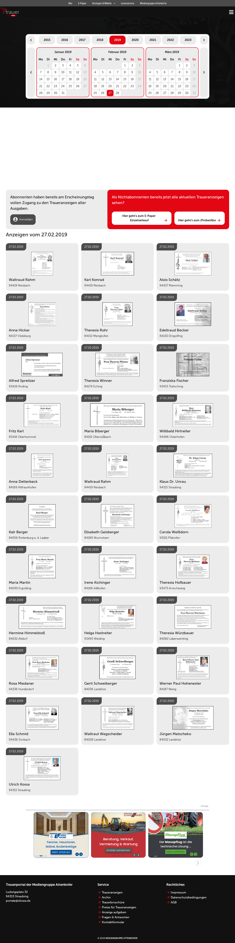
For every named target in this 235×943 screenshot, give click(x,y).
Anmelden (26, 219)
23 (55, 86)
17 (63, 79)
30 (55, 93)
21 (40, 86)
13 (110, 79)
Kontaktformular (113, 922)
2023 (188, 39)
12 (77, 72)
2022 (170, 39)
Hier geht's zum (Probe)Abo (197, 220)
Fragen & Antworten (115, 917)
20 (110, 86)
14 (40, 79)
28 (41, 93)
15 (48, 79)
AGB (174, 902)
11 (70, 72)
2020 (135, 39)
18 (70, 79)
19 (77, 79)
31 (63, 93)
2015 (47, 39)
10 (62, 72)
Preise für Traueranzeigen (119, 907)
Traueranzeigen (112, 892)
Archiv (106, 897)
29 (48, 93)
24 (63, 86)
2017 (82, 39)
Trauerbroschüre (113, 902)
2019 (117, 39)
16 (55, 79)
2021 (152, 39)
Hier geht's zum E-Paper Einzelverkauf (139, 218)
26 (77, 86)
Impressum (178, 892)
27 (110, 93)
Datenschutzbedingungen (189, 897)
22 (48, 86)
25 (70, 86)
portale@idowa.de (18, 900)
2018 (100, 39)
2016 (64, 39)
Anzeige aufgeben (114, 912)
